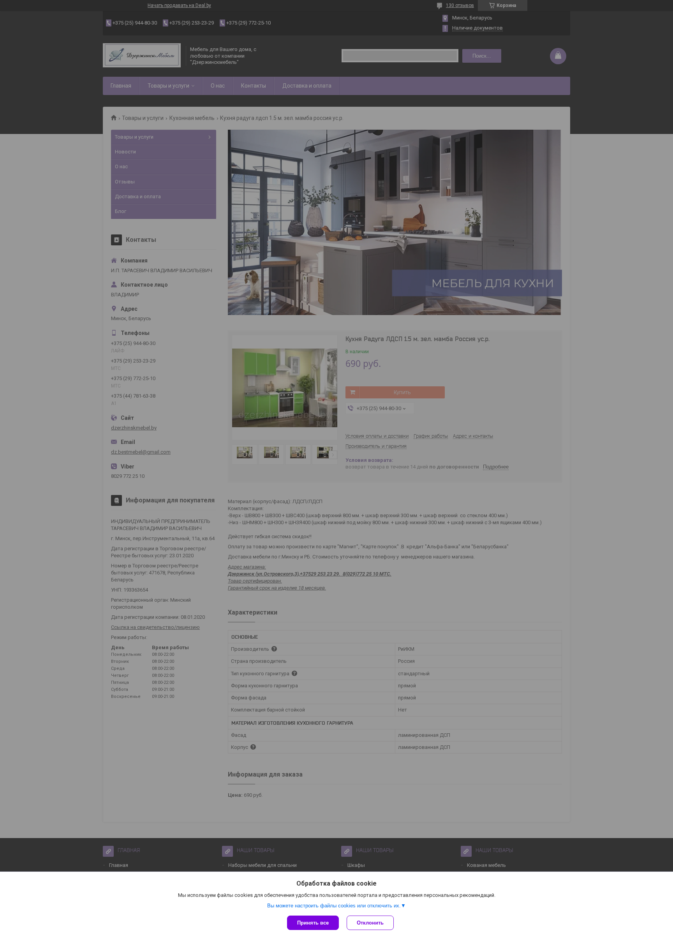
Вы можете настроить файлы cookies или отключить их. (334, 906)
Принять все (313, 923)
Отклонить (370, 923)
